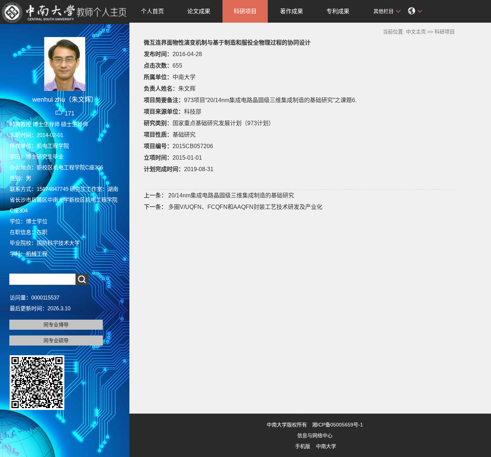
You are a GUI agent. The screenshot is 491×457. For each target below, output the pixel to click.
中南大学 (326, 446)
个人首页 (152, 11)
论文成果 (198, 11)
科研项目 (245, 11)
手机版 (302, 446)
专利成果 (337, 11)
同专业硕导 (56, 340)
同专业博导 (56, 325)
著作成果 (291, 11)
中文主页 (416, 32)
